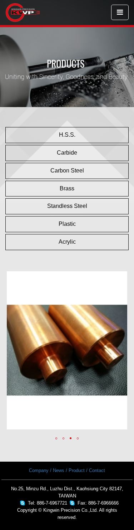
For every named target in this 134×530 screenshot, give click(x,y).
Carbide (67, 153)
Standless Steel (67, 206)
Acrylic (67, 242)
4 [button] (77, 438)
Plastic (67, 224)
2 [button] (63, 438)
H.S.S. (67, 135)
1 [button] (56, 438)
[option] (67, 350)
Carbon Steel (67, 170)
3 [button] (70, 438)
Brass (67, 188)
